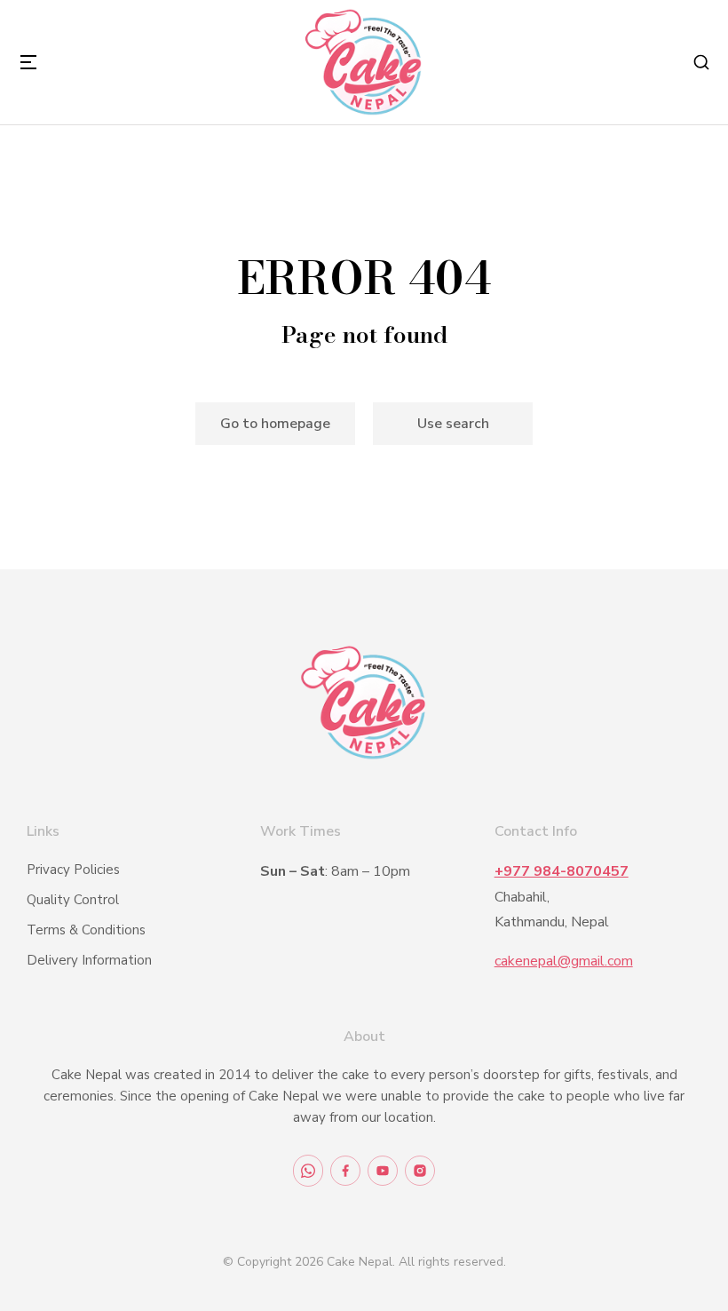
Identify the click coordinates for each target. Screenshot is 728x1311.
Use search (453, 423)
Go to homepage (275, 423)
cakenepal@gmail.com (564, 961)
